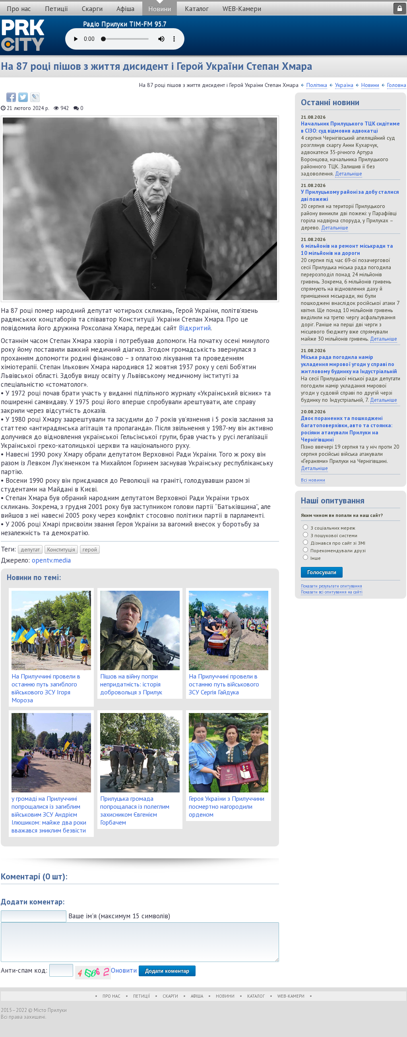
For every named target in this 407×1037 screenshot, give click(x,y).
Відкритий (195, 328)
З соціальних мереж (332, 528)
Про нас (19, 8)
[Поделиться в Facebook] (11, 97)
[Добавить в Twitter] (23, 97)
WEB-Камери (242, 8)
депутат (30, 549)
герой (90, 549)
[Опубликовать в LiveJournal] (35, 97)
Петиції (56, 8)
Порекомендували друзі (337, 550)
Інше (315, 558)
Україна (344, 85)
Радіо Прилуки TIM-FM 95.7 (125, 23)
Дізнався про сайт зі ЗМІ (337, 543)
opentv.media (51, 560)
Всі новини (313, 480)
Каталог (197, 8)
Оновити (124, 970)
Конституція (61, 549)
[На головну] (23, 35)
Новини (159, 8)
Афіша (125, 8)
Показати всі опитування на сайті (331, 592)
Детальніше (348, 173)
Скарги (92, 8)
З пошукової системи (333, 535)
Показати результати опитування (331, 586)
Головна (396, 85)
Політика (316, 85)
